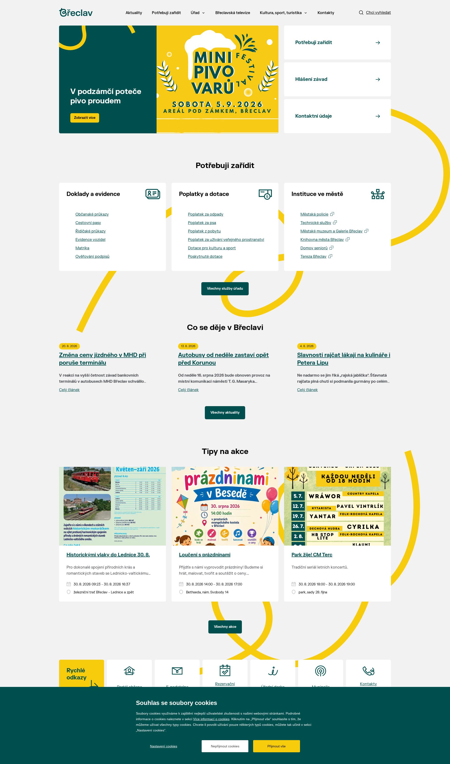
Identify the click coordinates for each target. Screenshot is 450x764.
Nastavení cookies (163, 746)
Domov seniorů (314, 248)
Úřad (195, 13)
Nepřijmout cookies (225, 746)
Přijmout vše (276, 746)
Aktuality (134, 13)
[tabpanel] (168, 79)
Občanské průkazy (92, 214)
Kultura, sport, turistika (281, 13)
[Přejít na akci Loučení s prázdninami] (225, 506)
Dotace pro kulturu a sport (212, 248)
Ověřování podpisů (92, 256)
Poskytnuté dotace (205, 256)
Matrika (82, 248)
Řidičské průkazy (90, 231)
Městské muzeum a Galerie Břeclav (331, 231)
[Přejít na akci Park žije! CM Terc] (337, 506)
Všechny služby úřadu (225, 289)
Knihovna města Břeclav (322, 239)
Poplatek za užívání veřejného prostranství (226, 239)
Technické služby (315, 223)
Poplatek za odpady (205, 214)
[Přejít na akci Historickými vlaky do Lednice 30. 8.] (112, 506)
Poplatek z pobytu (204, 231)
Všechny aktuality (225, 413)
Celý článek (69, 390)
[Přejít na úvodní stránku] (76, 12)
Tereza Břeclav (313, 256)
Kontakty (326, 13)
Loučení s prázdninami (204, 555)
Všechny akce (225, 627)
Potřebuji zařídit (166, 13)
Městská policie (314, 214)
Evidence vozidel (90, 239)
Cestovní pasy (88, 223)
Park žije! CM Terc (312, 555)
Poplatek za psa (202, 223)
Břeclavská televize (232, 13)
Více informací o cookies (211, 719)
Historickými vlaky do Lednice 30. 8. (108, 555)
